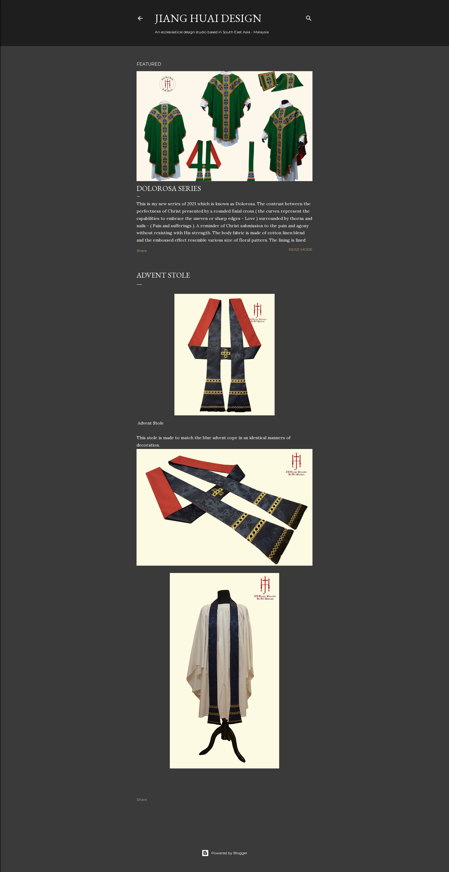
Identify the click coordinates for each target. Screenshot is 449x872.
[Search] (308, 17)
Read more (300, 249)
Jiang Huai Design (208, 18)
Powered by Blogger (229, 853)
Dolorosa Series (169, 188)
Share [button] (142, 250)
